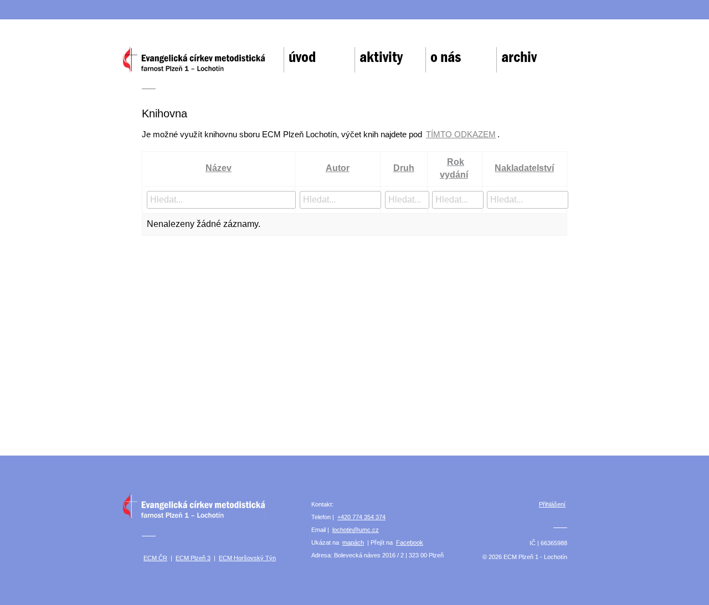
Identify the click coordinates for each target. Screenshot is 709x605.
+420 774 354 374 (361, 517)
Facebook (409, 542)
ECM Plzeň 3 (193, 558)
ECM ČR (155, 558)
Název (218, 168)
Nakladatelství (524, 168)
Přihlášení (552, 504)
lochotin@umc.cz (355, 529)
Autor (338, 168)
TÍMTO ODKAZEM (461, 134)
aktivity (381, 57)
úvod (302, 57)
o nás (445, 57)
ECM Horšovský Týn (247, 558)
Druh (403, 168)
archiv (519, 57)
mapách (353, 542)
